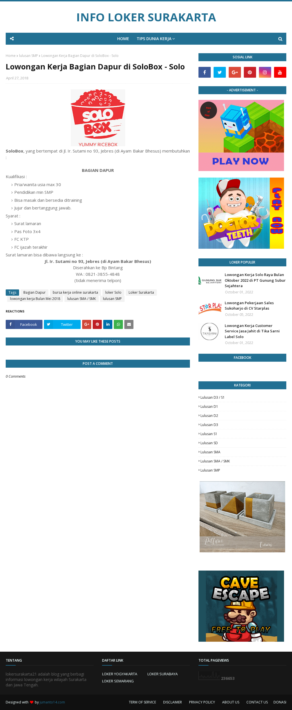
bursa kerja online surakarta (75, 292)
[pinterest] (250, 72)
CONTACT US (257, 702)
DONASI (279, 702)
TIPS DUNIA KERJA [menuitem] (154, 38)
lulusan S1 (208, 433)
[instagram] (265, 72)
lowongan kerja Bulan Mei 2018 (35, 298)
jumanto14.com (52, 702)
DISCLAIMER (172, 702)
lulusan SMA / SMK (81, 298)
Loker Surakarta (141, 292)
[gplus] (235, 72)
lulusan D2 (209, 415)
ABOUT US (230, 702)
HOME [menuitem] (123, 38)
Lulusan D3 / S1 (212, 397)
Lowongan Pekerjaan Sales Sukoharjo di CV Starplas (249, 305)
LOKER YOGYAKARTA (119, 673)
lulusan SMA (210, 452)
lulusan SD (209, 443)
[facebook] (204, 72)
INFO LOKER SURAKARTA (146, 17)
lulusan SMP (28, 55)
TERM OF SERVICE (142, 702)
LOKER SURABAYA (162, 673)
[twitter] (220, 72)
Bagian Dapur (34, 292)
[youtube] (280, 72)
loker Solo (113, 292)
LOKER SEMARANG (118, 681)
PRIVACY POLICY (202, 702)
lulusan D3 (209, 424)
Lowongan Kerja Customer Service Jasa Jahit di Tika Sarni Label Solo (252, 331)
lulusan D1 (209, 406)
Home (11, 55)
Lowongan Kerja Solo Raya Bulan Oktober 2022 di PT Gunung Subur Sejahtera (255, 280)
